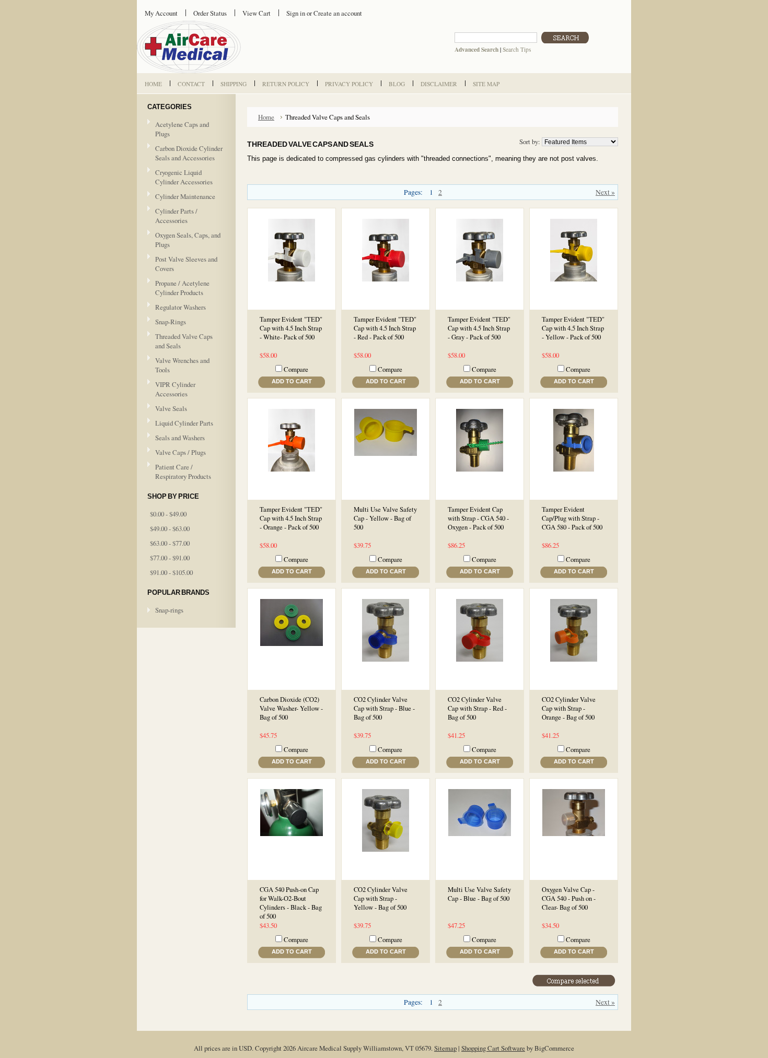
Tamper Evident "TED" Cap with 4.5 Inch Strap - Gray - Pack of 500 (479, 328)
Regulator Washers (180, 307)
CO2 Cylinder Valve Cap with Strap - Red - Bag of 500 (477, 708)
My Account (161, 13)
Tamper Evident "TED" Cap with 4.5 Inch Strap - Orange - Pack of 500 (291, 518)
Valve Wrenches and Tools (182, 365)
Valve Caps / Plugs (176, 453)
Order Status (210, 13)
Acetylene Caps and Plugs (182, 129)
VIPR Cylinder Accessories (175, 389)
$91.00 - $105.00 (171, 572)
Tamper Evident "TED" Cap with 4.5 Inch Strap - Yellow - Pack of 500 (573, 328)
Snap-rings (169, 610)
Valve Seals (167, 409)
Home (266, 117)
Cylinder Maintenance (185, 196)
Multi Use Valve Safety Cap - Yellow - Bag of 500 (385, 518)
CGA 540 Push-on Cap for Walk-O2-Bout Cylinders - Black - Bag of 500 (291, 903)
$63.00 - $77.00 (170, 543)
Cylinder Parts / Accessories (176, 215)
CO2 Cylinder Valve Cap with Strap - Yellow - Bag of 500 (381, 898)
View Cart (256, 13)
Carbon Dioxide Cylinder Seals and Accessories (189, 153)
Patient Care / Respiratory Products (179, 471)
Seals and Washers (180, 437)
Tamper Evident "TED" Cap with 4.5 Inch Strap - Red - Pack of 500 (385, 328)
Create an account (337, 13)
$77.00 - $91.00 (170, 557)
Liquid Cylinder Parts (184, 423)
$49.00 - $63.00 (170, 528)
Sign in (295, 13)
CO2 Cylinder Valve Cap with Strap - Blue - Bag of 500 (384, 708)
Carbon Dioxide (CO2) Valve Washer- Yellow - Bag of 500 (291, 708)
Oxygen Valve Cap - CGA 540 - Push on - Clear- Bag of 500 (569, 898)
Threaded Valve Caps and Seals (184, 341)
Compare (296, 369)
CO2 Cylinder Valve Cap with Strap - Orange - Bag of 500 (569, 708)
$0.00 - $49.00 (168, 514)
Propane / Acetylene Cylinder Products (182, 287)
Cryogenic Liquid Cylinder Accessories (184, 177)
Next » (605, 192)
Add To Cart (292, 381)
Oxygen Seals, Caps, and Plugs (187, 239)
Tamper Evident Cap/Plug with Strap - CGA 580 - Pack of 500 (572, 518)
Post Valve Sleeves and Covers (186, 263)
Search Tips (517, 49)
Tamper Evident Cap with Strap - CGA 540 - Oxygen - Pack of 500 (478, 518)
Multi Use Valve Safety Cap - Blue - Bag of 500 (479, 894)
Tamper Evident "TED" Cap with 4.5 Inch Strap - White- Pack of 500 (291, 328)
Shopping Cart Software (493, 1048)
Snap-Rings (170, 321)
